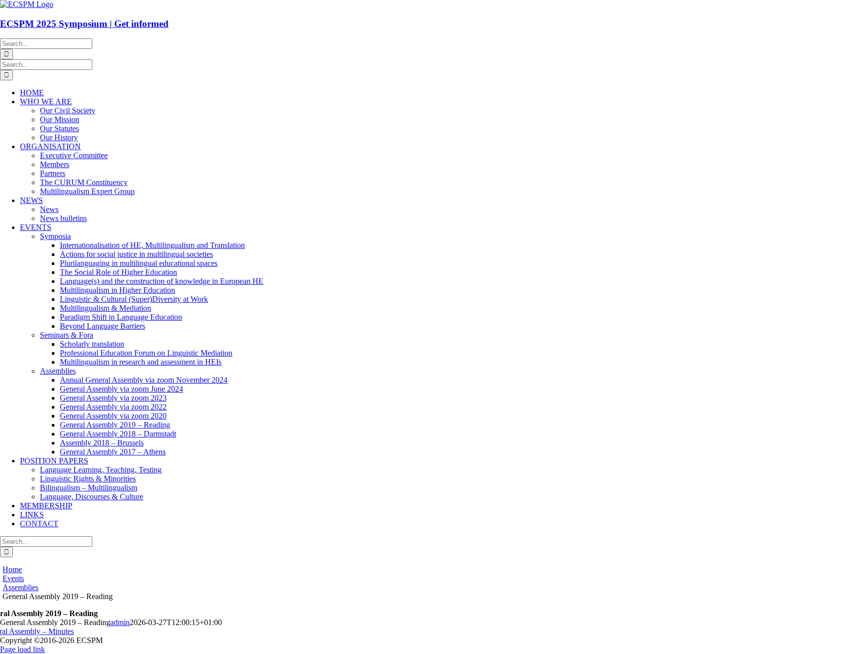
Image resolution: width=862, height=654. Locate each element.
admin (120, 622)
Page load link (22, 649)
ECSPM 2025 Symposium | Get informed (84, 23)
